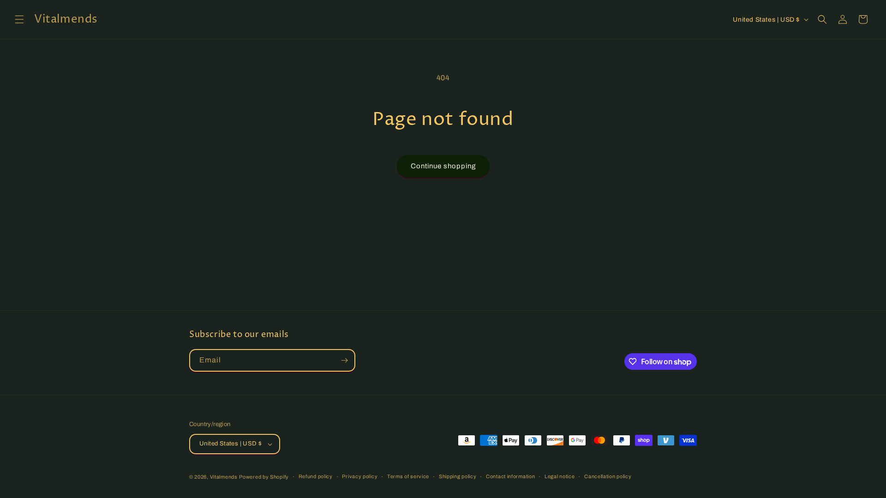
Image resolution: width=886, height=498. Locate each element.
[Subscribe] (344, 360)
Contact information (510, 476)
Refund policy (316, 476)
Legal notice (560, 476)
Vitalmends (224, 477)
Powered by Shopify (264, 477)
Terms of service (408, 476)
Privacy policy (359, 476)
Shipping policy (458, 476)
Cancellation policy (607, 476)
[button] (19, 19)
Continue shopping (443, 166)
